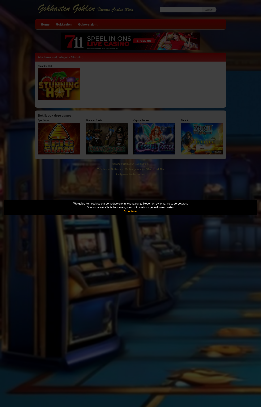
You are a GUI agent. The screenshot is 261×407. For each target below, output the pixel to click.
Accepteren (131, 211)
